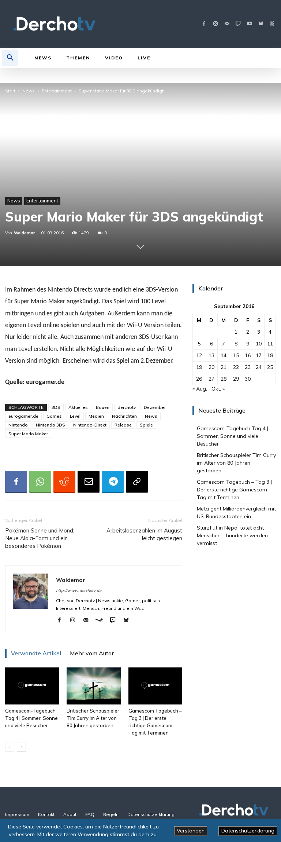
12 (199, 355)
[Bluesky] (261, 24)
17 (259, 355)
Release (123, 425)
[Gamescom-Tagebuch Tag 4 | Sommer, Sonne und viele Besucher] (32, 685)
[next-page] (21, 747)
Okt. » (218, 388)
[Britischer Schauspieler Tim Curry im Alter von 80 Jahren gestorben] (93, 685)
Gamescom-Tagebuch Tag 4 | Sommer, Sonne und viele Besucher (31, 718)
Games (54, 416)
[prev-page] (9, 747)
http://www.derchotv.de (78, 590)
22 (236, 367)
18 (270, 355)
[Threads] (272, 24)
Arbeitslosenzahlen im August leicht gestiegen (144, 534)
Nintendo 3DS (50, 425)
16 (248, 355)
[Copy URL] (137, 482)
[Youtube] (249, 24)
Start (10, 91)
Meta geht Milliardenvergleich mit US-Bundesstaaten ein (236, 512)
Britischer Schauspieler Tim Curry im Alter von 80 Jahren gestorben (93, 718)
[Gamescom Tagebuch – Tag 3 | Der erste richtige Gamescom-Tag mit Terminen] (155, 685)
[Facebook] (204, 24)
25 (270, 367)
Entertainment (57, 91)
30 (248, 379)
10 (259, 343)
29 (236, 379)
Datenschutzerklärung (247, 830)
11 (270, 343)
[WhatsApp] (40, 482)
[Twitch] (238, 24)
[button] (10, 58)
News (28, 91)
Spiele (146, 425)
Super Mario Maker (28, 433)
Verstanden (191, 830)
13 (211, 355)
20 (211, 367)
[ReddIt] (64, 482)
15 (236, 355)
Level (75, 416)
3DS (56, 407)
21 (223, 367)
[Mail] (227, 24)
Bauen (102, 407)
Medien (96, 416)
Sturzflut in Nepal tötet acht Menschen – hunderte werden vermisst (232, 535)
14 (223, 355)
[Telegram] (113, 482)
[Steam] (101, 620)
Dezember (155, 407)
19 (199, 367)
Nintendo (18, 425)
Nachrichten (124, 416)
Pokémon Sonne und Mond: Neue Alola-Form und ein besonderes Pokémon (39, 538)
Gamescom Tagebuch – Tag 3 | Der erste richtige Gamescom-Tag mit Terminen (234, 490)
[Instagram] (215, 24)
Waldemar (24, 232)
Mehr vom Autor (92, 653)
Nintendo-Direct (89, 425)
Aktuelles (78, 407)
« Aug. (199, 388)
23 (248, 367)
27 (211, 379)
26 (199, 379)
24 (259, 367)
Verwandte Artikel (36, 653)
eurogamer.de (23, 416)
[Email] (89, 482)
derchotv (126, 407)
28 (223, 379)
